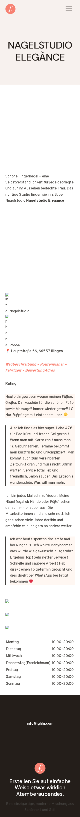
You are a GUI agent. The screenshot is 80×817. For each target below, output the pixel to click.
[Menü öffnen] (69, 9)
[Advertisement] (40, 132)
